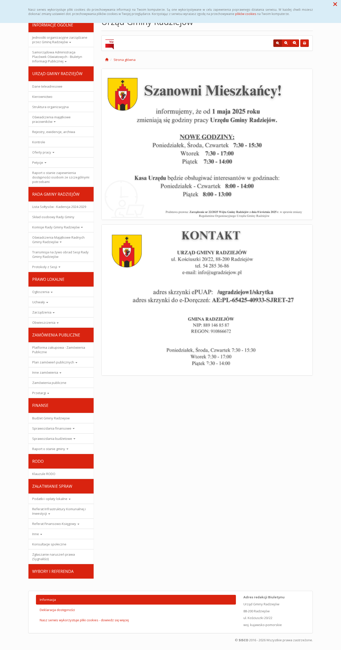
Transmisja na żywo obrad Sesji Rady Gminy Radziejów (60, 254)
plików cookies (245, 14)
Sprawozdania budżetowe (52, 438)
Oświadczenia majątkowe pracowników (51, 119)
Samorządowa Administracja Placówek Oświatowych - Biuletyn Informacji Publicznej (57, 56)
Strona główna (125, 59)
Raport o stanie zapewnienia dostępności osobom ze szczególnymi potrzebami (60, 177)
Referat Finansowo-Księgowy (54, 523)
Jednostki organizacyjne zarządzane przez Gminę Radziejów (59, 39)
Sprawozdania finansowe (52, 428)
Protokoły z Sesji (45, 267)
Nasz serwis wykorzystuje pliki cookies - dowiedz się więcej (84, 620)
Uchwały (39, 302)
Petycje (38, 162)
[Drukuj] (304, 43)
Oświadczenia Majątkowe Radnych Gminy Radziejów (58, 239)
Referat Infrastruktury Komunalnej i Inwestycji (59, 511)
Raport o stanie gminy (49, 449)
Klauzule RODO (43, 474)
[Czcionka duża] (294, 43)
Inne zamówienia (45, 372)
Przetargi (39, 393)
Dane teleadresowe (47, 86)
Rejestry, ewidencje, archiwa (53, 132)
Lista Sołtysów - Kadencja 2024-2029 (59, 206)
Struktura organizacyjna (50, 107)
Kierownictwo (42, 96)
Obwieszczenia (44, 322)
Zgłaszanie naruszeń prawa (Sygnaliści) (53, 556)
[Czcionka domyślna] (277, 43)
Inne (36, 534)
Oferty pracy (42, 152)
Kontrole (38, 142)
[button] (335, 4)
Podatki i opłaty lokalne (50, 498)
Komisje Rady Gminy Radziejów (56, 227)
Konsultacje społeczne (49, 544)
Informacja (48, 599)
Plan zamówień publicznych (53, 362)
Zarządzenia (42, 312)
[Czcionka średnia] (286, 43)
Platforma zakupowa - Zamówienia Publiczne (58, 349)
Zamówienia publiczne (49, 382)
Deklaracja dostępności (57, 610)
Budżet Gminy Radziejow (51, 418)
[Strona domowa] (106, 59)
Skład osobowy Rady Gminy (53, 217)
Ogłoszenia (41, 292)
